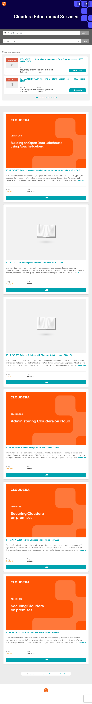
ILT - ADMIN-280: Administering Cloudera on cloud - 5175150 (33, 447)
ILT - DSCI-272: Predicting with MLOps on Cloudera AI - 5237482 (34, 263)
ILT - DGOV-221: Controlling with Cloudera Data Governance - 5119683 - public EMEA (52, 60)
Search (85, 33)
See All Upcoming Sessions (46, 97)
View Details (77, 70)
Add (46, 198)
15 (64, 674)
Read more (82, 180)
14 (60, 674)
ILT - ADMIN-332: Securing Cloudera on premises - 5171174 (32, 632)
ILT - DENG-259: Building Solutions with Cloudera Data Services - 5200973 (39, 355)
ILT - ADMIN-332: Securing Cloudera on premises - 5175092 (32, 540)
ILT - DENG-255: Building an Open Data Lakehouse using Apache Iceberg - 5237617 (43, 170)
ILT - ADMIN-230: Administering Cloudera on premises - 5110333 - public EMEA (52, 80)
